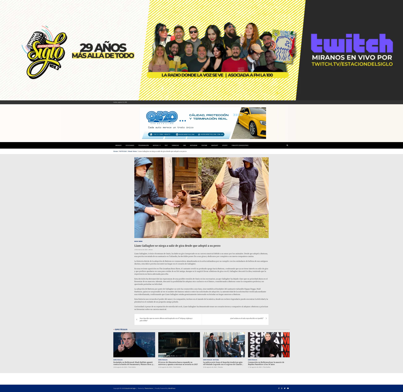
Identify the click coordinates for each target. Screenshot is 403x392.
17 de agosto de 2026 (255, 367)
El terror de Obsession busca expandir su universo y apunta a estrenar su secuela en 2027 (178, 363)
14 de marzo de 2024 (140, 250)
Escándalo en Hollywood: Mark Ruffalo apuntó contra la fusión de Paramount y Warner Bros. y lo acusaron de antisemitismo (133, 364)
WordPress (171, 388)
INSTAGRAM (193, 145)
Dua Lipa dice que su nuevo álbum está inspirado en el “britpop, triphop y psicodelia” (166, 319)
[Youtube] (288, 388)
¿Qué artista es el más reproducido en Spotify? (246, 318)
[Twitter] (284, 388)
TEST (166, 145)
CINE (184, 145)
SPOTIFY (225, 145)
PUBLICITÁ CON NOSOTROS (240, 145)
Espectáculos (117, 360)
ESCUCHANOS (130, 145)
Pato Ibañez (132, 367)
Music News (138, 241)
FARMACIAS (175, 145)
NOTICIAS (156, 145)
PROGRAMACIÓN (143, 145)
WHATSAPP (214, 145)
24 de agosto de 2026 (120, 367)
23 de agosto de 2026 (165, 367)
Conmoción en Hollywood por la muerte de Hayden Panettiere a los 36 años (266, 363)
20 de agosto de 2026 (210, 367)
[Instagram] (281, 388)
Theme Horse (149, 388)
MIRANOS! (118, 145)
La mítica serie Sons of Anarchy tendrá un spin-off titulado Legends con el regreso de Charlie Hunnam (223, 364)
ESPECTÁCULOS (121, 329)
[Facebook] (279, 388)
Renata (220, 367)
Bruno (151, 250)
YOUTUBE (204, 145)
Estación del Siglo (130, 388)
